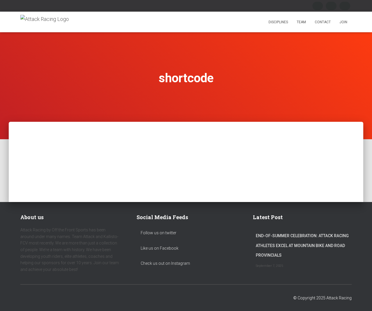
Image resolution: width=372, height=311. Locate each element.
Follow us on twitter (158, 232)
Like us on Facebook (159, 248)
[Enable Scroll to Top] (360, 299)
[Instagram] (331, 6)
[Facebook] (318, 6)
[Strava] (345, 6)
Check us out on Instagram (165, 263)
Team (301, 22)
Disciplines (278, 22)
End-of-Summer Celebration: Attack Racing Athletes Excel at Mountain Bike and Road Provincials (302, 245)
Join (343, 22)
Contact (323, 22)
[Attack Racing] (44, 22)
